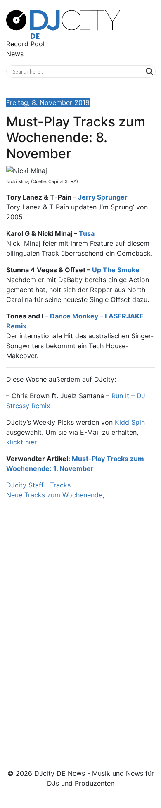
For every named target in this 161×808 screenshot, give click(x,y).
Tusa (87, 233)
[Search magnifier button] (149, 71)
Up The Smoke (116, 270)
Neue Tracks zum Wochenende (54, 495)
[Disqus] (80, 623)
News (15, 54)
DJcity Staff (25, 485)
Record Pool (25, 44)
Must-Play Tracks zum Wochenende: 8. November (75, 138)
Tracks (60, 485)
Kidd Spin (130, 422)
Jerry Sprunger (103, 197)
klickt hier (21, 442)
